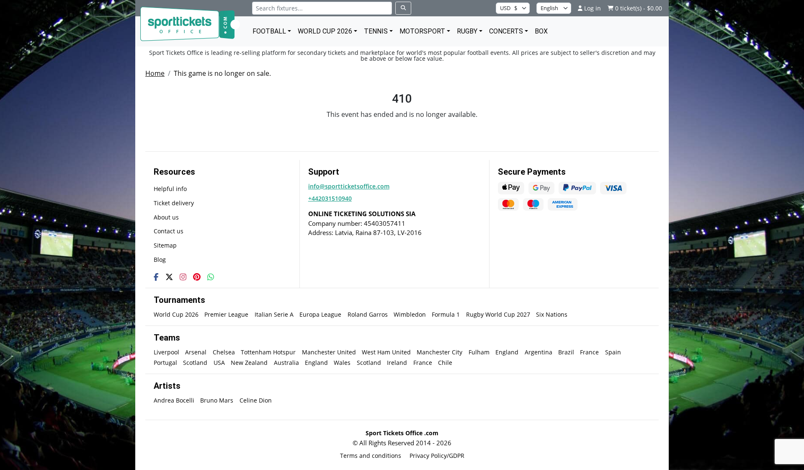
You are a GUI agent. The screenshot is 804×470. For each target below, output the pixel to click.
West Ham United (386, 352)
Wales (342, 363)
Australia (286, 363)
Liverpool (166, 352)
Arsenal (195, 352)
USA (219, 363)
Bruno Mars (216, 400)
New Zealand (249, 363)
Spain (613, 352)
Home (155, 73)
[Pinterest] (197, 277)
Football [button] (269, 31)
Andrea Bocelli (174, 400)
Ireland (397, 363)
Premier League (226, 314)
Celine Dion (256, 400)
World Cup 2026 (176, 314)
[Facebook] (156, 277)
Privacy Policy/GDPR (437, 456)
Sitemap (165, 245)
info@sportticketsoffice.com (348, 186)
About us (166, 217)
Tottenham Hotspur (268, 352)
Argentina (538, 352)
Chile (445, 363)
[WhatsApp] (210, 277)
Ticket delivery (174, 203)
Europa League (320, 314)
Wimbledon (410, 314)
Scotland (195, 363)
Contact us (168, 231)
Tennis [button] (376, 31)
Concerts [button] (506, 31)
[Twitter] (169, 277)
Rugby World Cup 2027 (498, 314)
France (589, 352)
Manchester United (329, 352)
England (506, 352)
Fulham (479, 352)
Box (541, 31)
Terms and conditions (370, 456)
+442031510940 (330, 198)
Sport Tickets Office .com (402, 433)
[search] (403, 8)
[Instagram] (183, 277)
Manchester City (439, 352)
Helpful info (170, 189)
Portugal (165, 363)
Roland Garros (368, 314)
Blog (160, 259)
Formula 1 (446, 314)
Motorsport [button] (422, 31)
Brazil (566, 352)
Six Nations (551, 314)
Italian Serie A (274, 314)
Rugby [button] (467, 31)
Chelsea (224, 352)
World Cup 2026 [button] (325, 31)
